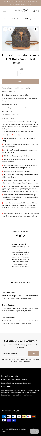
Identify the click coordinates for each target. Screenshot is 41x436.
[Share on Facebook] (17, 236)
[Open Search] (33, 11)
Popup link (24, 231)
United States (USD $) (9, 411)
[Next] (10, 29)
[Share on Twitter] (20, 236)
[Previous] (5, 29)
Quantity (20, 69)
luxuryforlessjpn (20, 429)
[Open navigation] (6, 11)
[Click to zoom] (35, 29)
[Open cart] (38, 10)
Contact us (15, 231)
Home (6, 19)
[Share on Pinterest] (24, 236)
